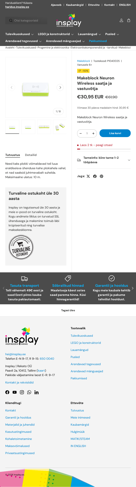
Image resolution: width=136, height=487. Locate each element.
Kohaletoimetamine (18, 439)
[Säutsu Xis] (88, 176)
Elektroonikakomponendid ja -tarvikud (94, 47)
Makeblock (83, 61)
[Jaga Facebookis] (95, 176)
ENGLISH (125, 5)
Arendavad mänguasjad (87, 371)
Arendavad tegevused (86, 364)
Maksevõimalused (17, 446)
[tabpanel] (35, 170)
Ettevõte (94, 5)
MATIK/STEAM (80, 439)
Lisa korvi (115, 133)
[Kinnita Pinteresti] (101, 176)
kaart (41, 371)
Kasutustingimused (18, 432)
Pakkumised (98, 41)
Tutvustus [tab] (12, 155)
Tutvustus (77, 410)
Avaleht (9, 47)
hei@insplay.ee (15, 354)
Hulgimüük (78, 432)
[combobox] (26, 20)
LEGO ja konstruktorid (86, 343)
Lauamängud (79, 350)
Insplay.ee (19, 474)
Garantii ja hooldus (18, 418)
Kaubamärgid (75, 5)
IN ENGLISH (78, 446)
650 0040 (47, 359)
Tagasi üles (68, 310)
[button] (128, 20)
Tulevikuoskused (26, 47)
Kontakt (109, 5)
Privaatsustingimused (19, 453)
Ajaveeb (56, 5)
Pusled (75, 357)
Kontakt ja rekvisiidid (19, 382)
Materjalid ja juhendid (19, 425)
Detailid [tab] (31, 155)
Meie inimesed (80, 418)
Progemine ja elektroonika (53, 47)
